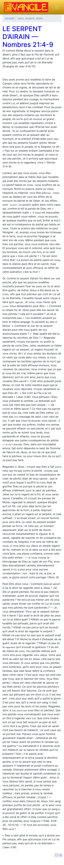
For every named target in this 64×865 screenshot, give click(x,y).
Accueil (9, 18)
